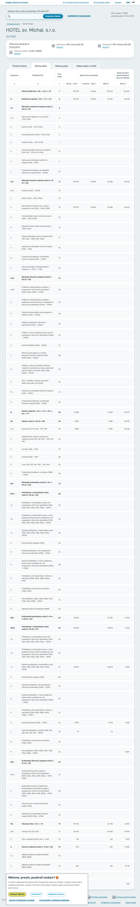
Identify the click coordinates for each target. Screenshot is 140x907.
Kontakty (118, 2)
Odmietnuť (36, 894)
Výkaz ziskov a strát (86, 66)
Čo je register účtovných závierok (76, 2)
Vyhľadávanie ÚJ (13, 24)
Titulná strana (19, 66)
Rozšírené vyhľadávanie (79, 16)
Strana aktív (41, 66)
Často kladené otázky (102, 2)
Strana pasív (61, 66)
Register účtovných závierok (17, 2)
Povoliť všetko (17, 894)
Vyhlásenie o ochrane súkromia (54, 900)
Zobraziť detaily (56, 894)
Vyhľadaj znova (53, 16)
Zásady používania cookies (22, 900)
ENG (128, 2)
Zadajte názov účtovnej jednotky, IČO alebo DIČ (28, 11)
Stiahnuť (59, 47)
